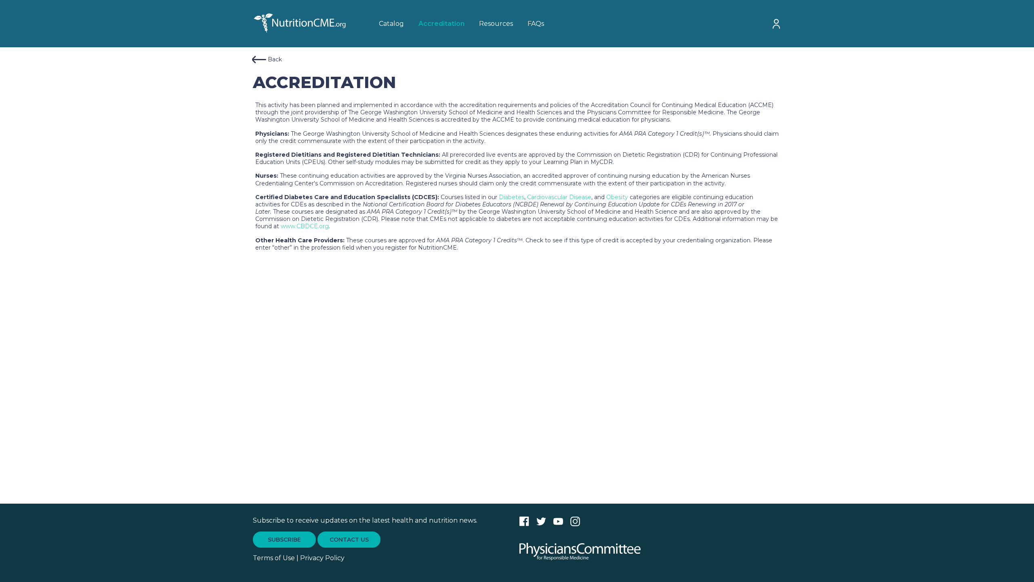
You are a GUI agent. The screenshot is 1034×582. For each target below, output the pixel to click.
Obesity (618, 197)
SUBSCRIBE (284, 539)
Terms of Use (274, 558)
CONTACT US (349, 539)
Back (275, 59)
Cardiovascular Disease (559, 197)
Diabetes (511, 197)
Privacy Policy (322, 558)
